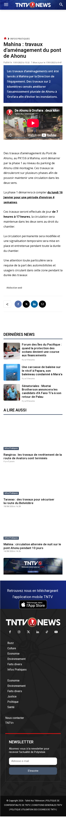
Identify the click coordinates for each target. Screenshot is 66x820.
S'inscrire (33, 770)
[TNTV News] (33, 622)
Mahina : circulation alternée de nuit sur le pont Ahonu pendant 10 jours (32, 546)
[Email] (42, 304)
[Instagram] (19, 632)
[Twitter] (28, 632)
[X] (26, 304)
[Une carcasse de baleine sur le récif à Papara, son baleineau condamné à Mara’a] (12, 372)
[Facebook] (18, 304)
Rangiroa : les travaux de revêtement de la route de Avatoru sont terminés (33, 456)
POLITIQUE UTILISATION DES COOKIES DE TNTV (33, 809)
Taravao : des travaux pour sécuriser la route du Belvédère (29, 501)
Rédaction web (14, 287)
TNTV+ (9, 723)
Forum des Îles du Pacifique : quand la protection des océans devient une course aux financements (42, 350)
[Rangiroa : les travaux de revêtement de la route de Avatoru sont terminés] (33, 437)
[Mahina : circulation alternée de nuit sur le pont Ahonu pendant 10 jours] (33, 526)
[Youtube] (56, 632)
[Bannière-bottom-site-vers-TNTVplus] (33, 573)
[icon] (5, 38)
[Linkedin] (34, 304)
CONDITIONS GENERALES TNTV (47, 805)
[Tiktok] (47, 632)
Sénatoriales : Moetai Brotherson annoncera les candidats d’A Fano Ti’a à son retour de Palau (41, 391)
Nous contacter (14, 718)
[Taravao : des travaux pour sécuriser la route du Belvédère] (33, 481)
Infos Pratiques (20, 38)
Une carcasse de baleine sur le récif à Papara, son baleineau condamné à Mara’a (42, 370)
